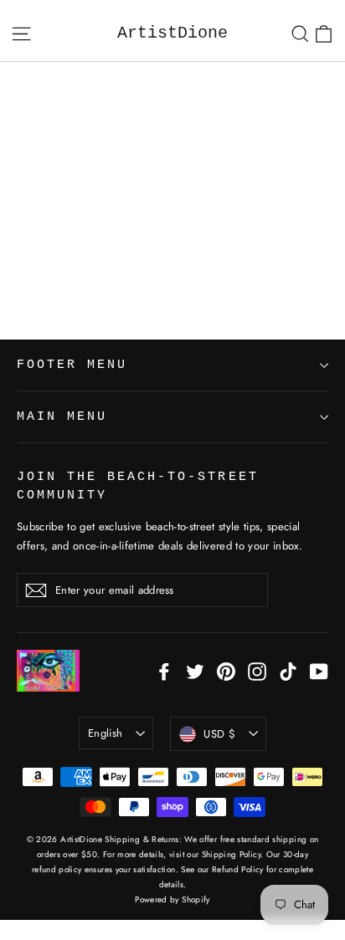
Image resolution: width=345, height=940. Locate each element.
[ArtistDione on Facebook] (164, 670)
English (105, 733)
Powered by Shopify (172, 899)
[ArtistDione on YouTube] (319, 670)
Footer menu (72, 364)
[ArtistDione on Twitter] (195, 670)
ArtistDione (172, 33)
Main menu (62, 416)
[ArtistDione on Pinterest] (226, 670)
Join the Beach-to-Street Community (138, 485)
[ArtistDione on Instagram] (257, 670)
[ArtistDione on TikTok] (288, 670)
